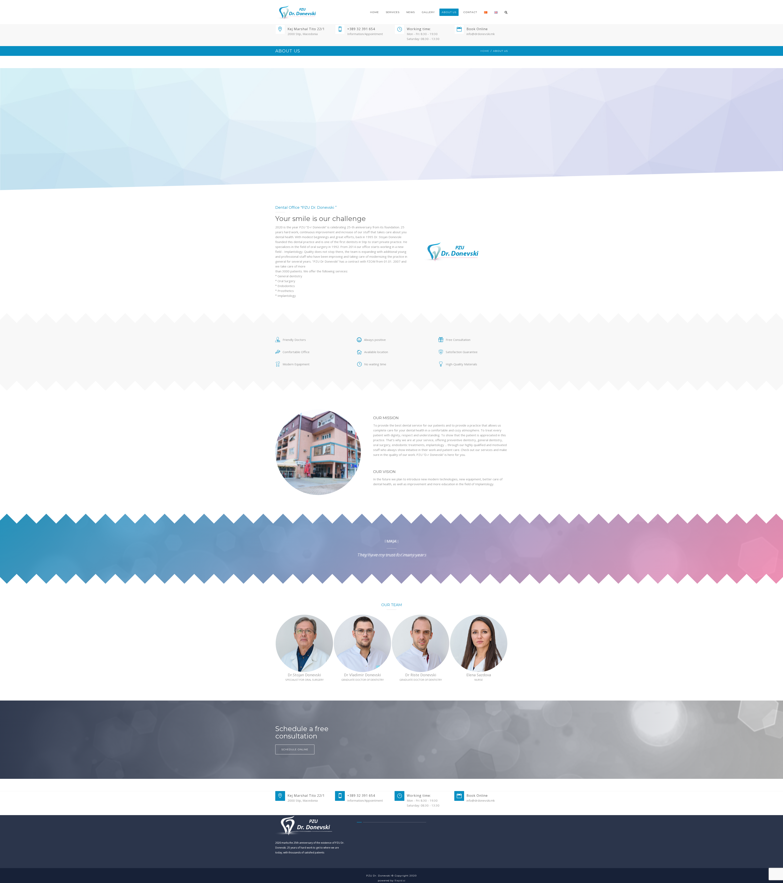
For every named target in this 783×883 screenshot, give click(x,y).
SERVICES (392, 12)
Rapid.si (400, 880)
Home (484, 50)
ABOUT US (449, 12)
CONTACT (470, 12)
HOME (374, 12)
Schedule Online (294, 749)
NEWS (410, 12)
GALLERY (428, 12)
